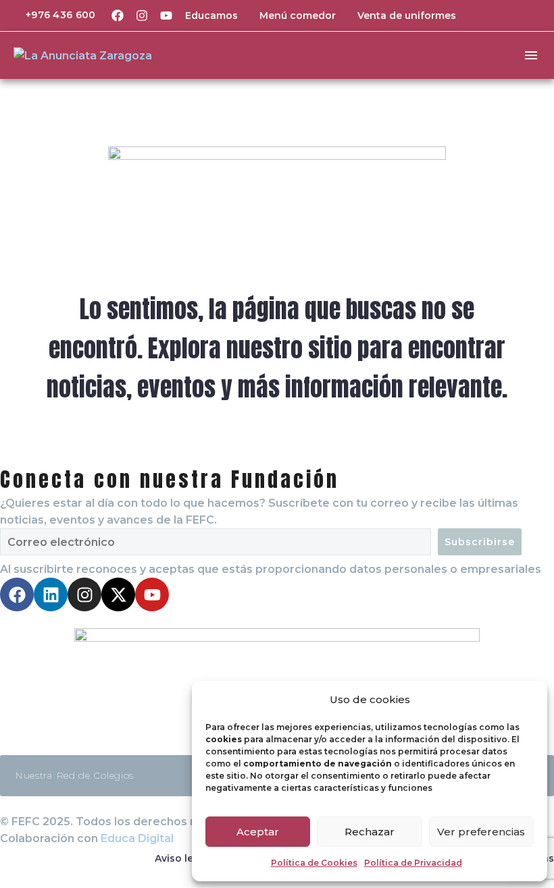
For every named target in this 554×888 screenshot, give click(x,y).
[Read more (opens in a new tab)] (51, 15)
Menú (531, 55)
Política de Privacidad (413, 863)
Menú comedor (297, 15)
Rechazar (370, 831)
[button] (510, 15)
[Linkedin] (51, 594)
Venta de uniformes (406, 15)
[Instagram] (142, 15)
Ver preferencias (481, 831)
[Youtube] (166, 15)
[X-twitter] (118, 594)
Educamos (211, 15)
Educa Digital (137, 838)
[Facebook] (117, 15)
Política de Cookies (314, 863)
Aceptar (257, 831)
